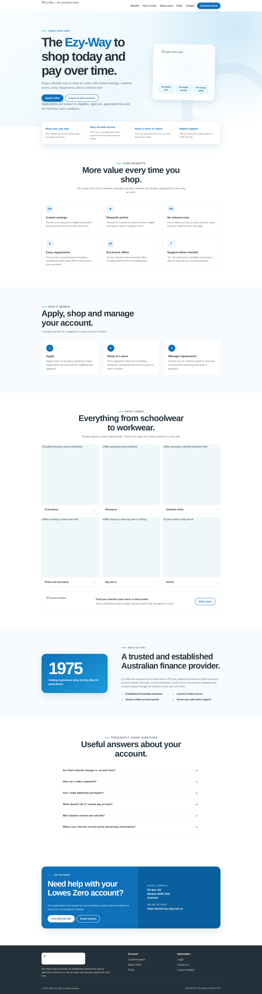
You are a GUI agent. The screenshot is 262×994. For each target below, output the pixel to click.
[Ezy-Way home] (66, 6)
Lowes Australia (185, 970)
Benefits (135, 5)
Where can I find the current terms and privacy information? (99, 826)
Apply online (52, 98)
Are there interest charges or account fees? (89, 770)
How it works (150, 5)
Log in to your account (82, 98)
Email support (88, 918)
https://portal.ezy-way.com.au (165, 908)
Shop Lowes (166, 5)
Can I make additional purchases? (83, 792)
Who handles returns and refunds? (84, 815)
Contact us (183, 964)
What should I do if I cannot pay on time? (88, 804)
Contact (190, 5)
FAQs (179, 5)
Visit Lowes (205, 601)
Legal (180, 959)
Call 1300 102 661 (61, 918)
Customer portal (208, 6)
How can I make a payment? (79, 781)
